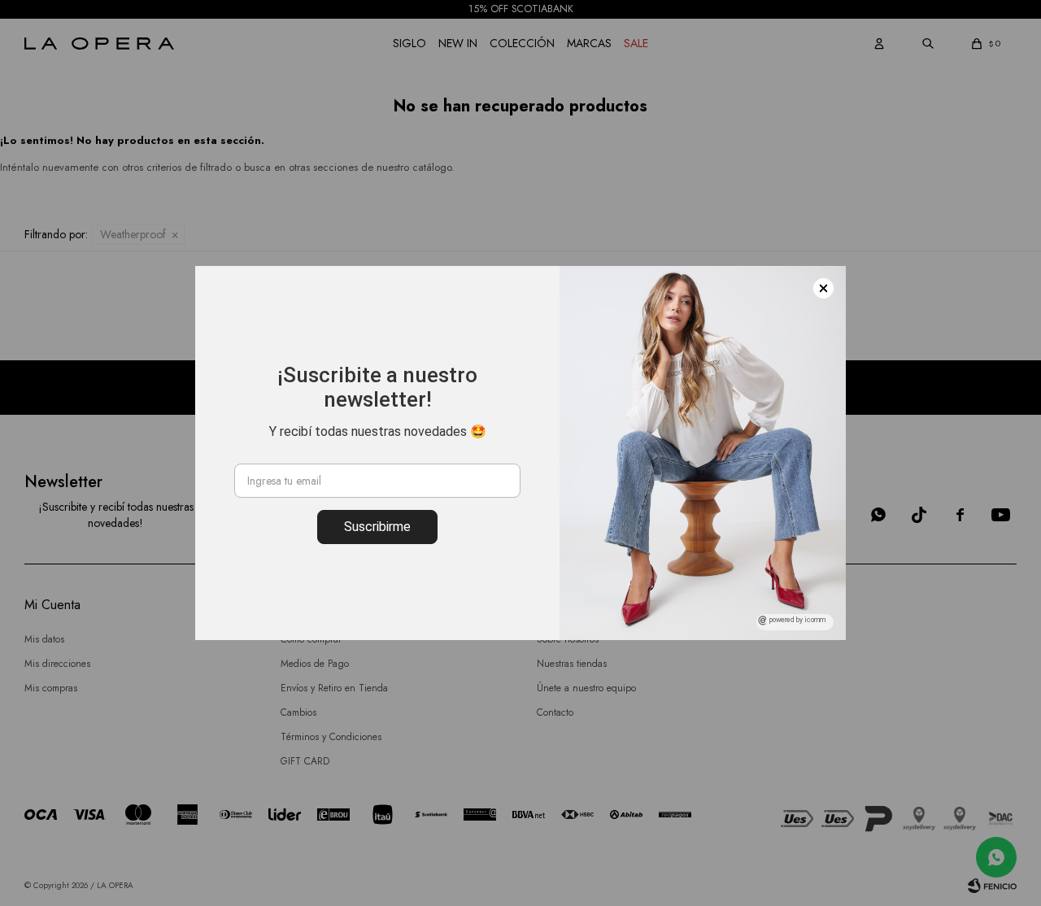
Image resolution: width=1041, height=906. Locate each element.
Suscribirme (377, 526)
